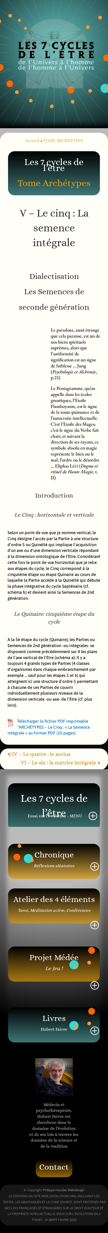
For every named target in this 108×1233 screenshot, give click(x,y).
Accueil (32, 140)
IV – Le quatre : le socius (41, 754)
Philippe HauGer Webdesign (63, 1190)
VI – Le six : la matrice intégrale (58, 762)
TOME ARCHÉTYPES (63, 140)
